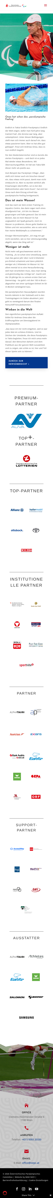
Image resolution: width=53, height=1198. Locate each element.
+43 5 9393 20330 (31, 1139)
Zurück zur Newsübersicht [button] (18, 362)
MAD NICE (30, 1177)
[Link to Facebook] (17, 1189)
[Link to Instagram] (23, 1189)
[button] (45, 7)
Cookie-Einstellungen (38, 1180)
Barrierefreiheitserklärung (15, 1180)
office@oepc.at (30, 1162)
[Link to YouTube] (36, 1189)
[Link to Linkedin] (30, 1189)
